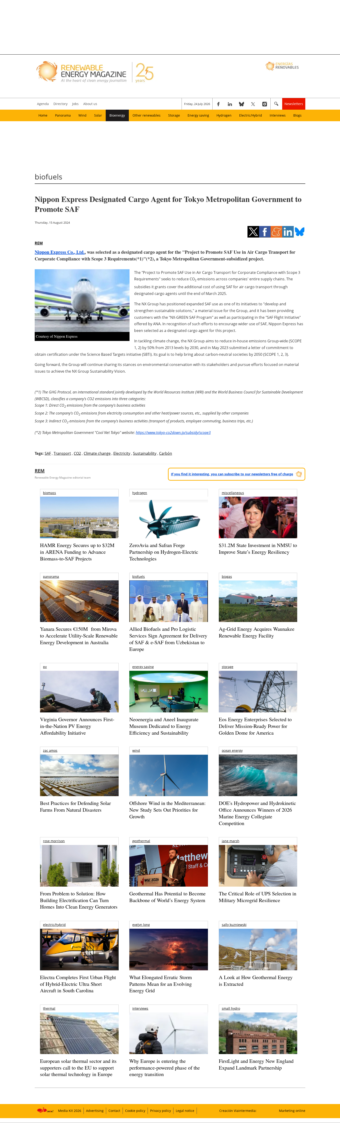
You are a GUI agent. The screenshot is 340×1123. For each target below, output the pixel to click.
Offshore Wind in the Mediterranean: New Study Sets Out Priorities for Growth (167, 810)
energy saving (143, 667)
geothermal (141, 841)
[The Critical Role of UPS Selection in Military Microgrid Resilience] (258, 872)
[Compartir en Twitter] (253, 232)
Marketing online (292, 1110)
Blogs (297, 115)
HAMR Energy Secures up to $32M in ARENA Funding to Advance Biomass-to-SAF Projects (77, 552)
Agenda (43, 104)
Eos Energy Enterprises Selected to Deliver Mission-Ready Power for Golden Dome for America (255, 726)
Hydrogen (224, 115)
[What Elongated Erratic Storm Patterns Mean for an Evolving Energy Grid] (168, 952)
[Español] (282, 66)
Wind (82, 115)
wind (136, 750)
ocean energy (232, 750)
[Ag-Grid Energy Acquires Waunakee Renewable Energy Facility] (258, 602)
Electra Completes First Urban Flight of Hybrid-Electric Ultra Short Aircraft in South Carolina (78, 984)
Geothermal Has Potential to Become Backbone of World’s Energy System (167, 896)
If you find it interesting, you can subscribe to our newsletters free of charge (232, 474)
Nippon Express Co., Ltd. (60, 252)
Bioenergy (117, 115)
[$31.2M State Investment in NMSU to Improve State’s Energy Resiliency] (258, 525)
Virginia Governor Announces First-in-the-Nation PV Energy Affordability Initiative (77, 726)
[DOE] (258, 782)
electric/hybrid (54, 924)
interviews (140, 1008)
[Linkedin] (230, 104)
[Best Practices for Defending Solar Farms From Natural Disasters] (79, 782)
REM (39, 243)
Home (42, 115)
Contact (114, 1110)
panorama (51, 576)
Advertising (95, 1110)
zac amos (50, 750)
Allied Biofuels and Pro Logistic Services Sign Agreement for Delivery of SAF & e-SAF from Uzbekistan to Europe (168, 638)
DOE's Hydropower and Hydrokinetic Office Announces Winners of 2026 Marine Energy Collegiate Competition (257, 813)
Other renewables (147, 115)
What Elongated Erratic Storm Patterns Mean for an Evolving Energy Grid (160, 984)
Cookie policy (135, 1110)
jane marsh (230, 841)
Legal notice (185, 1110)
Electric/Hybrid (250, 115)
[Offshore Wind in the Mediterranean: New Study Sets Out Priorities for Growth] (168, 785)
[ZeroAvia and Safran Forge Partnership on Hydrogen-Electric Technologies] (168, 525)
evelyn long (141, 924)
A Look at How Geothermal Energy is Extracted (256, 980)
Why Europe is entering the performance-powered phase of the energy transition (164, 1067)
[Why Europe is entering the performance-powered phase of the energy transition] (168, 1039)
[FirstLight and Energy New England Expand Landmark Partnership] (258, 1043)
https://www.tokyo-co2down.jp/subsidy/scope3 (173, 432)
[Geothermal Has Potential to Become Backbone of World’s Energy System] (168, 872)
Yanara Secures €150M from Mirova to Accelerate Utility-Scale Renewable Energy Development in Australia (79, 635)
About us (90, 104)
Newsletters (293, 104)
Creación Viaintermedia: (238, 1110)
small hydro (231, 1008)
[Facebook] (218, 104)
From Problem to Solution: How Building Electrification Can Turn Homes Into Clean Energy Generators (78, 900)
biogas (227, 576)
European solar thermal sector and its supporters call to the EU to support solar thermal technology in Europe (78, 1067)
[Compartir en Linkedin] (288, 232)
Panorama (63, 115)
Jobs (75, 104)
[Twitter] (253, 104)
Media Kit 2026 (69, 1110)
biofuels (138, 576)
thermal (49, 1008)
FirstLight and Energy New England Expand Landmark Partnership (256, 1064)
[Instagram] (264, 104)
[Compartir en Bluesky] (299, 232)
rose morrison (54, 841)
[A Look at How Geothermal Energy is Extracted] (258, 958)
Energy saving (198, 115)
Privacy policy (160, 1110)
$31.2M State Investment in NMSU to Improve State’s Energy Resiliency (258, 548)
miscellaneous (233, 493)
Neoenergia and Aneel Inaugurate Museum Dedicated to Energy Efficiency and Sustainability (163, 726)
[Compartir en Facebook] (265, 232)
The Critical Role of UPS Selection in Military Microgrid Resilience (257, 896)
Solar (98, 115)
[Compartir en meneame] (276, 232)
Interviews (278, 115)
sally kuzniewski (234, 924)
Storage (174, 115)
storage (227, 667)
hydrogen (139, 493)
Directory (60, 104)
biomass (49, 493)
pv (45, 667)
